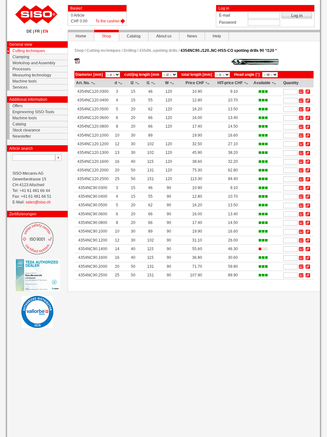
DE (29, 31)
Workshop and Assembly (33, 63)
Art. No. (83, 83)
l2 (132, 83)
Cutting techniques (28, 51)
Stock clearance (26, 130)
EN (45, 31)
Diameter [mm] (89, 74)
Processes (21, 69)
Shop (106, 36)
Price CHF (195, 83)
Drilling (130, 50)
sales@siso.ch (38, 202)
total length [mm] (196, 74)
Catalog (134, 36)
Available (262, 83)
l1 (148, 83)
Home (81, 36)
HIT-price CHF (230, 83)
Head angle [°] (247, 74)
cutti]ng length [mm (141, 74)
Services (19, 87)
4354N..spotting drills (159, 50)
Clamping (20, 57)
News (192, 36)
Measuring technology (31, 75)
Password (227, 22)
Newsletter (21, 136)
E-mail (224, 15)
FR (37, 31)
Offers (17, 106)
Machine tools (24, 81)
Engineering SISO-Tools (33, 112)
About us (163, 36)
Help (217, 36)
